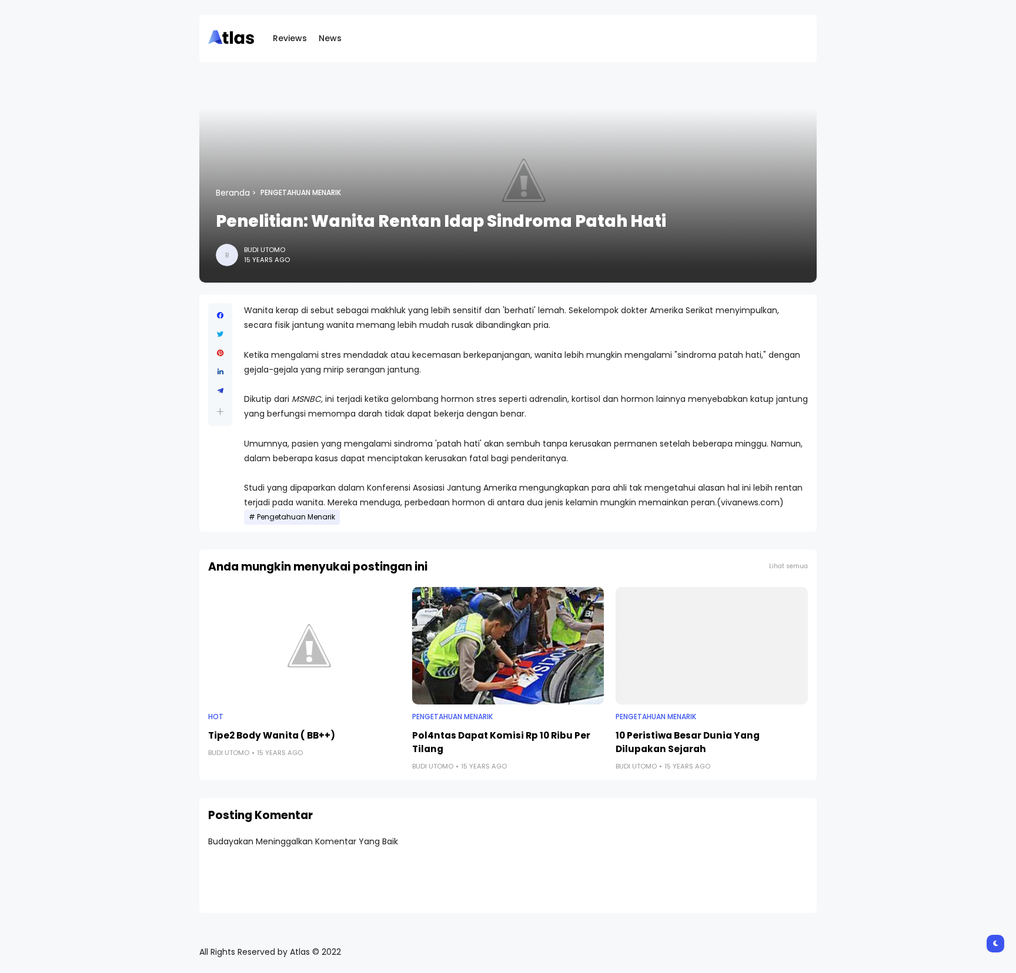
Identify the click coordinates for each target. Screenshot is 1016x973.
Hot (215, 717)
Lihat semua (788, 566)
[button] (220, 411)
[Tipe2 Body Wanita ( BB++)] (304, 645)
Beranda (233, 193)
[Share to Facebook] (220, 315)
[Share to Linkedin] (220, 371)
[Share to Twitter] (220, 334)
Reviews (290, 38)
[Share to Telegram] (220, 390)
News (330, 38)
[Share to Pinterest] (220, 353)
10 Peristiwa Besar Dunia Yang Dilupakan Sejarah (688, 742)
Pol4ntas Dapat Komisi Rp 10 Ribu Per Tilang (501, 742)
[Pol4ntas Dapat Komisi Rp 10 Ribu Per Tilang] (508, 645)
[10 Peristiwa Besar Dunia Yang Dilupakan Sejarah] (712, 645)
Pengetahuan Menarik (300, 192)
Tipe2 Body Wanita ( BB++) (271, 735)
